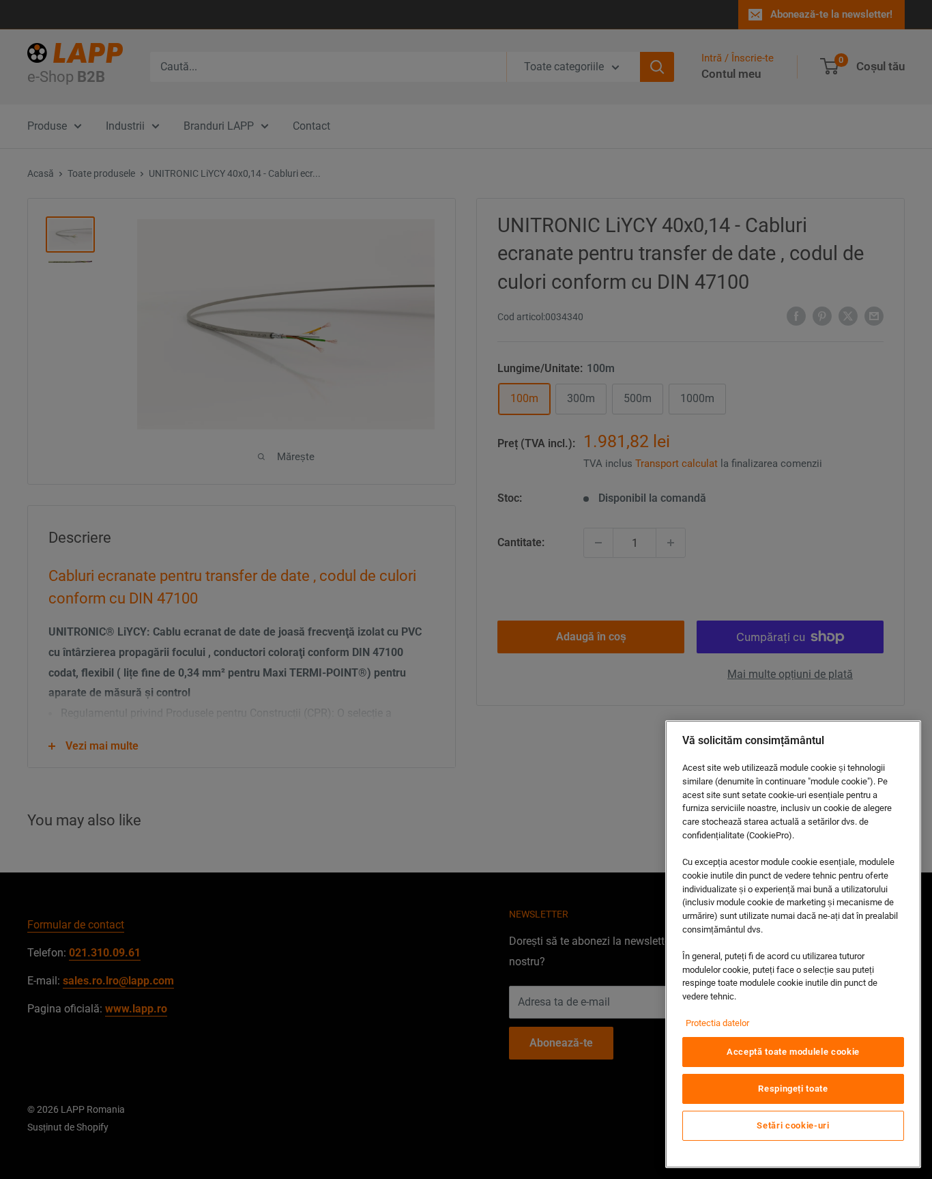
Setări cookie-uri (793, 1125)
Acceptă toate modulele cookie (793, 1052)
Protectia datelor (717, 1023)
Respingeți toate (793, 1088)
